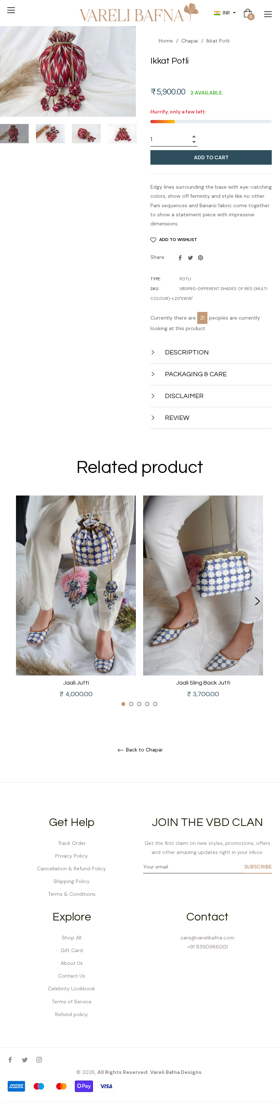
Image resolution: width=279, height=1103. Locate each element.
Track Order (72, 843)
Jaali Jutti (76, 683)
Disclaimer (183, 396)
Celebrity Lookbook (71, 988)
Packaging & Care (195, 374)
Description (186, 352)
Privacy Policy (71, 856)
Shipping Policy (71, 881)
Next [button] (257, 601)
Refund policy (71, 1014)
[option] (76, 601)
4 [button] (147, 704)
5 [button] (155, 704)
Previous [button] (21, 601)
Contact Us (71, 975)
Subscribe (258, 866)
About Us (72, 963)
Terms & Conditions (72, 894)
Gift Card (72, 950)
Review (176, 417)
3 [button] (139, 704)
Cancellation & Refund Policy (71, 868)
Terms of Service (72, 1001)
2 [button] (131, 704)
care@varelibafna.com (207, 937)
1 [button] (123, 704)
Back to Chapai (143, 750)
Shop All (71, 937)
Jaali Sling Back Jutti (203, 683)
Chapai (189, 40)
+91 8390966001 (207, 946)
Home (166, 40)
